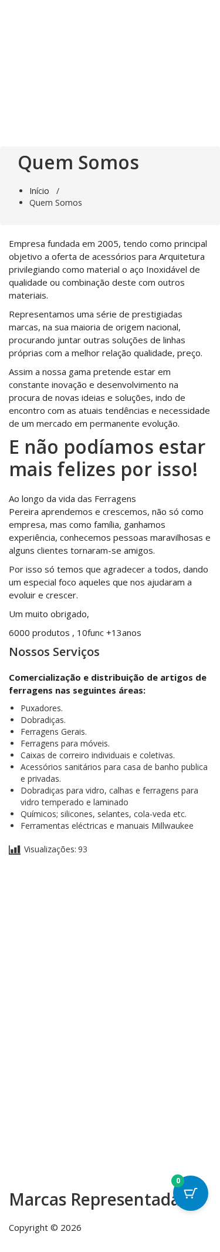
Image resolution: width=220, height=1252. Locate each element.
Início (39, 190)
